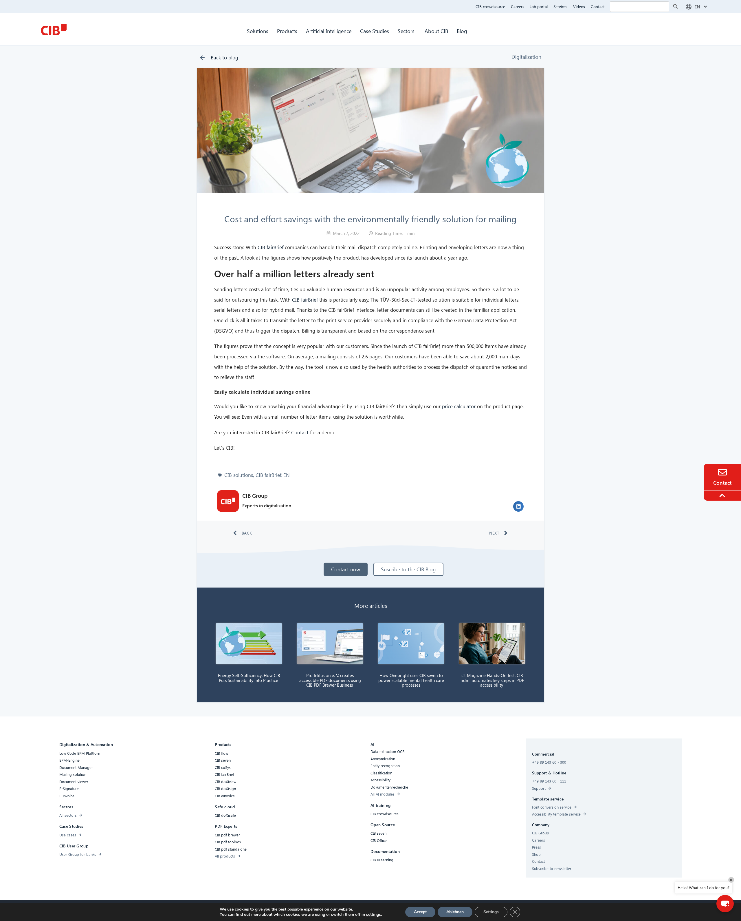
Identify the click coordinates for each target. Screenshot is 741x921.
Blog (462, 30)
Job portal (539, 6)
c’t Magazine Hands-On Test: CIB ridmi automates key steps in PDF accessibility (492, 680)
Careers (517, 6)
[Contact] (722, 472)
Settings (491, 912)
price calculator (459, 406)
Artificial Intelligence (328, 30)
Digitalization (526, 56)
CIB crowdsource (490, 6)
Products (287, 30)
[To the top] (723, 495)
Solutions (257, 30)
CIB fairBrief (270, 247)
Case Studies (374, 30)
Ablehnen (455, 912)
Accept (420, 912)
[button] (518, 506)
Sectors (407, 30)
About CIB (436, 30)
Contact (598, 6)
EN (286, 475)
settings (373, 914)
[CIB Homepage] (54, 29)
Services (560, 6)
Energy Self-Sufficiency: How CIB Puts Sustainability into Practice (249, 677)
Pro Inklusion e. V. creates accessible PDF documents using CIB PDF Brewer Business (330, 680)
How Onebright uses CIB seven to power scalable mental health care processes (411, 680)
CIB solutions (238, 475)
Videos (579, 6)
